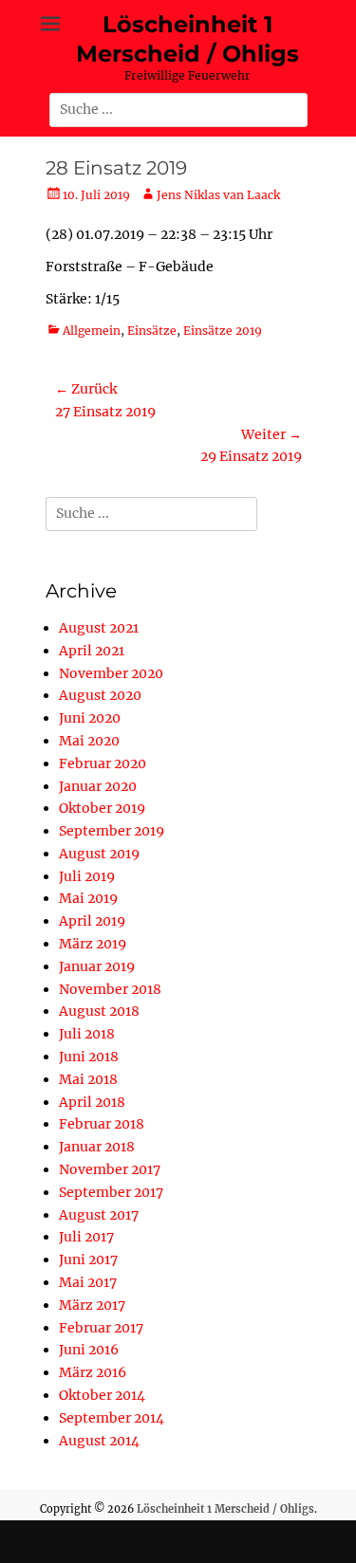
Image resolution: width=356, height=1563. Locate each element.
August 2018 (99, 1011)
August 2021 (99, 627)
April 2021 (91, 650)
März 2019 (92, 943)
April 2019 (92, 920)
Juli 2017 (86, 1236)
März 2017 (92, 1305)
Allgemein (92, 330)
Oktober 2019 (102, 808)
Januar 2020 (98, 786)
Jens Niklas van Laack (218, 195)
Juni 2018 (89, 1056)
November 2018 (110, 989)
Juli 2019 (87, 876)
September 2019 (111, 830)
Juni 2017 (88, 1259)
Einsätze (152, 330)
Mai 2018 (88, 1079)
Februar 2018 (101, 1123)
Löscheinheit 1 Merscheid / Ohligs (225, 1509)
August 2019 (99, 853)
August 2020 (100, 695)
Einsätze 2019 (222, 330)
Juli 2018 (87, 1033)
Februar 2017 (101, 1327)
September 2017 (111, 1192)
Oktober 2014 (102, 1395)
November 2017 (109, 1169)
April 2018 (92, 1102)
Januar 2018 (97, 1146)
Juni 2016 (89, 1349)
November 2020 (111, 673)
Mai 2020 (89, 740)
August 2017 (99, 1214)
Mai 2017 (88, 1282)
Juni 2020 (90, 717)
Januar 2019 (97, 966)
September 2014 (111, 1417)
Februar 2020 (102, 763)
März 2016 (92, 1372)
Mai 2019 (88, 898)
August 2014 (99, 1440)
